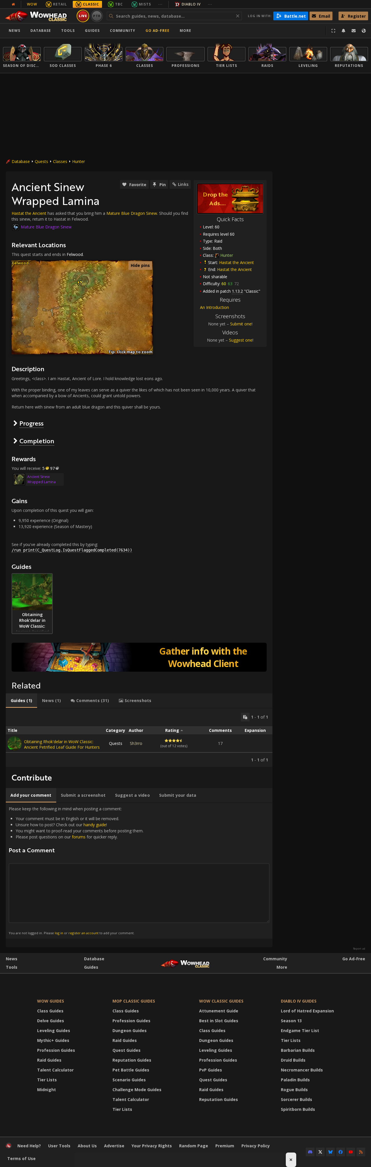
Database (40, 30)
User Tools (59, 1145)
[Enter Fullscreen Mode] (333, 30)
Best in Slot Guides (218, 1020)
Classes (60, 161)
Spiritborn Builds (298, 1109)
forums (79, 837)
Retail (60, 4)
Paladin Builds (295, 1079)
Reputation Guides (131, 1060)
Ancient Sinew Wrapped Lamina (41, 479)
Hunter (78, 161)
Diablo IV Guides (299, 1001)
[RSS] (361, 1152)
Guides (92, 30)
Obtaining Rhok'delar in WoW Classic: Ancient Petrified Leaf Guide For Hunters (62, 744)
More (282, 967)
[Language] (363, 30)
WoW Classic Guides (221, 1001)
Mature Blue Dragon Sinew (131, 213)
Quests (41, 161)
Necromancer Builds (302, 1070)
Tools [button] (68, 30)
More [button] (185, 30)
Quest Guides (126, 1050)
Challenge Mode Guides (136, 1089)
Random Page (193, 1145)
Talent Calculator (55, 1070)
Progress (31, 423)
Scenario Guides (129, 1079)
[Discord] (310, 1152)
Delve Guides (50, 1020)
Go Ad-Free (158, 30)
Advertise (114, 1145)
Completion (36, 440)
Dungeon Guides (129, 1030)
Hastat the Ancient (236, 262)
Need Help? (29, 1145)
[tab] (21, 700)
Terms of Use (21, 1158)
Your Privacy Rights (152, 1145)
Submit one (241, 324)
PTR (97, 16)
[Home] (38, 16)
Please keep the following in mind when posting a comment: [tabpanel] (76, 870)
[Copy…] (245, 717)
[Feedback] (353, 30)
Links (183, 184)
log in (59, 933)
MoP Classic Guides (133, 1001)
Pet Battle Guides (130, 1070)
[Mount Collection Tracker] (139, 657)
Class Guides (50, 1011)
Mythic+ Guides (53, 1040)
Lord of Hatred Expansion (307, 1011)
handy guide (94, 824)
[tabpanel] (139, 737)
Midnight (46, 1089)
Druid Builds (293, 1060)
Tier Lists (47, 1079)
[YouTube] (350, 1152)
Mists (145, 4)
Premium (224, 1145)
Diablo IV (191, 4)
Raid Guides (49, 1060)
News (14, 30)
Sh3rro (136, 743)
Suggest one (240, 340)
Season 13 (291, 1020)
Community (122, 30)
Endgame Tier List (300, 1030)
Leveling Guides (53, 1030)
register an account (83, 933)
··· (160, 4)
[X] (320, 1152)
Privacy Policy (255, 1145)
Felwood (75, 254)
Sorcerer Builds (296, 1099)
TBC (119, 4)
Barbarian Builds (298, 1050)
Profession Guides (56, 1050)
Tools (11, 967)
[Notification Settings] (343, 30)
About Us (87, 1145)
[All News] (13, 4)
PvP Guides (210, 1070)
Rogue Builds (294, 1089)
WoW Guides (50, 1001)
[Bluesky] (330, 1152)
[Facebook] (340, 1152)
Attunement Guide (218, 1011)
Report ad (359, 948)
